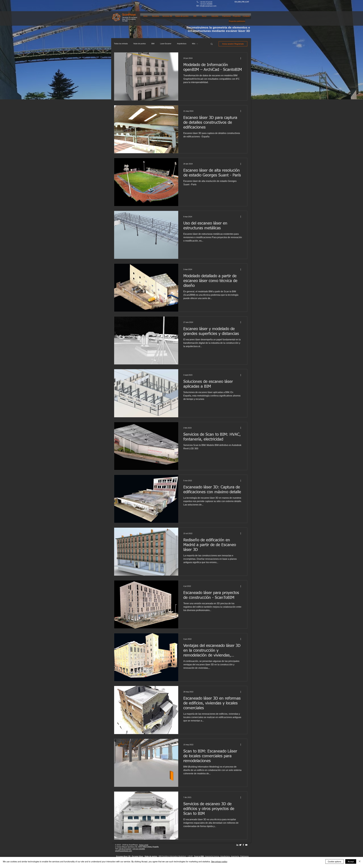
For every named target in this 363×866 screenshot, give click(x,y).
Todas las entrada (121, 44)
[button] (211, 44)
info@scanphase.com (208, 6)
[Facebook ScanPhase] (243, 845)
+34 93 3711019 (206, 2)
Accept (351, 861)
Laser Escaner (165, 44)
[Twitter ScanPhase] (240, 845)
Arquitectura (181, 44)
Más (193, 44)
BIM (152, 44)
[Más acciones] (241, 58)
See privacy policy (219, 861)
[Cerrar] (359, 861)
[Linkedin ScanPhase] (237, 845)
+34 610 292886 (138, 849)
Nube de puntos (139, 44)
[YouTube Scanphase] (246, 845)
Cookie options (334, 861)
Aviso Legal (143, 845)
